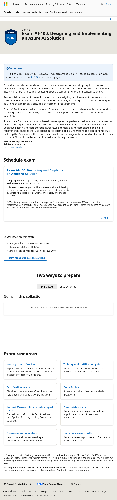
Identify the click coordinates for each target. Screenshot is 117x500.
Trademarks (25, 495)
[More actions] (110, 19)
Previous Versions (29, 491)
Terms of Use (9, 495)
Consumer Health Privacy (92, 491)
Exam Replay (71, 387)
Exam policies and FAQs (77, 433)
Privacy (70, 491)
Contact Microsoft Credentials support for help (30, 408)
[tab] (47, 286)
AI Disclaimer (9, 491)
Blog (43, 491)
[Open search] (102, 4)
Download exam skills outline (27, 258)
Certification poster (18, 387)
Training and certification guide (82, 364)
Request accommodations (22, 433)
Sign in (109, 3)
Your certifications (74, 407)
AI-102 (34, 77)
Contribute (57, 491)
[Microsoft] (6, 4)
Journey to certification (21, 364)
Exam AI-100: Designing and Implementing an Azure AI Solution (39, 172)
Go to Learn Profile (13, 147)
